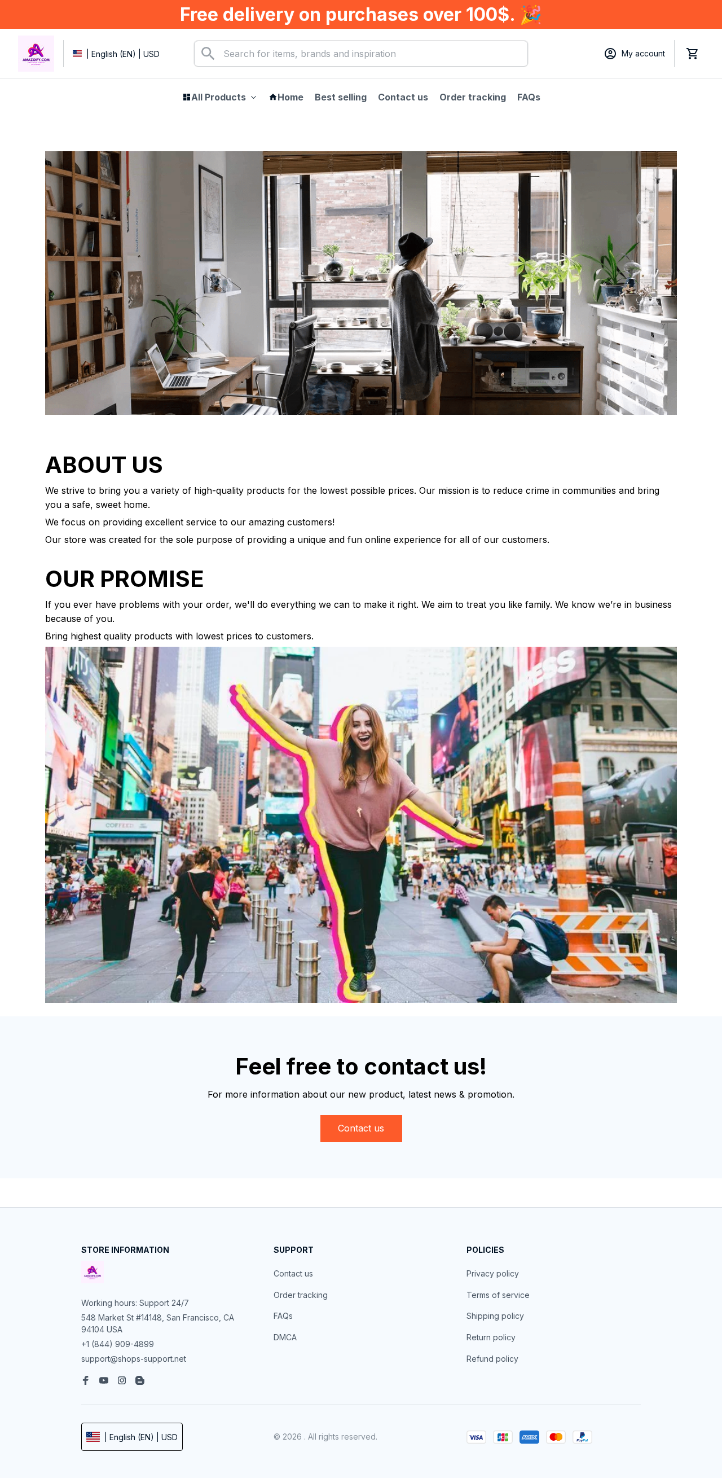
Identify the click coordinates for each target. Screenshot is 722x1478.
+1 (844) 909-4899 (117, 1344)
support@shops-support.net (133, 1358)
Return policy (491, 1337)
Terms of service (498, 1295)
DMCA (285, 1337)
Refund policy (492, 1358)
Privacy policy (492, 1273)
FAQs (283, 1316)
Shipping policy (495, 1316)
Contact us (293, 1273)
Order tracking (301, 1295)
